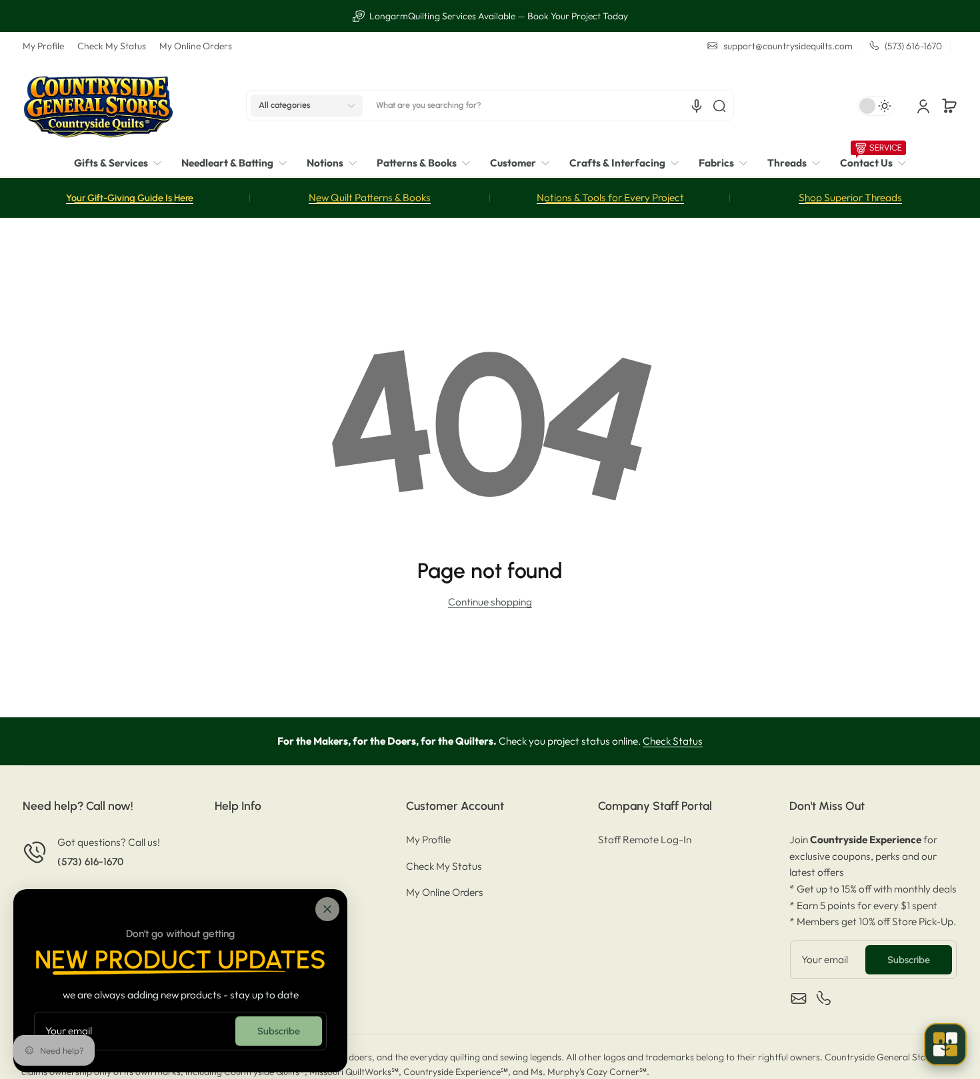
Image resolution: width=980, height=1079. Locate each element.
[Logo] (98, 105)
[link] (122, 163)
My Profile (43, 46)
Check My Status (111, 46)
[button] (307, 106)
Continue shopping (490, 601)
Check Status (673, 741)
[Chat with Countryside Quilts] (945, 1044)
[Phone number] (824, 998)
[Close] (327, 909)
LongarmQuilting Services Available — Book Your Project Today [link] (497, 16)
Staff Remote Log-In (644, 839)
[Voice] (696, 106)
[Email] (799, 998)
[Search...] (719, 106)
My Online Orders (195, 46)
